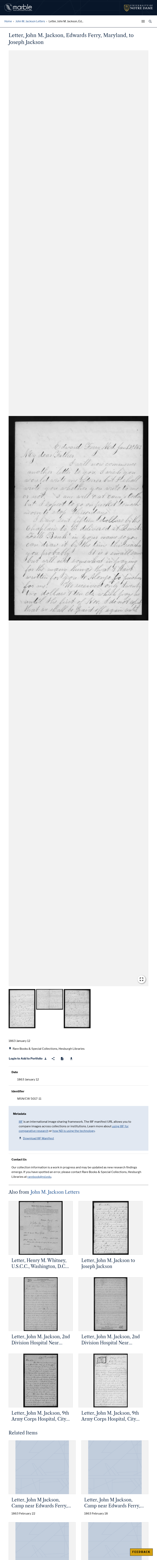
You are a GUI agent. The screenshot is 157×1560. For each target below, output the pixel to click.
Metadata (19, 1114)
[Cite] (62, 1058)
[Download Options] (71, 1058)
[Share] (53, 1058)
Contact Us (19, 1159)
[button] (78, 518)
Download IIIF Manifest (38, 1138)
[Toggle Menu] (144, 21)
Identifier (17, 1091)
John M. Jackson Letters (30, 21)
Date (14, 1072)
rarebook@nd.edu (39, 1177)
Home (8, 21)
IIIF (21, 1121)
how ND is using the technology (73, 1131)
